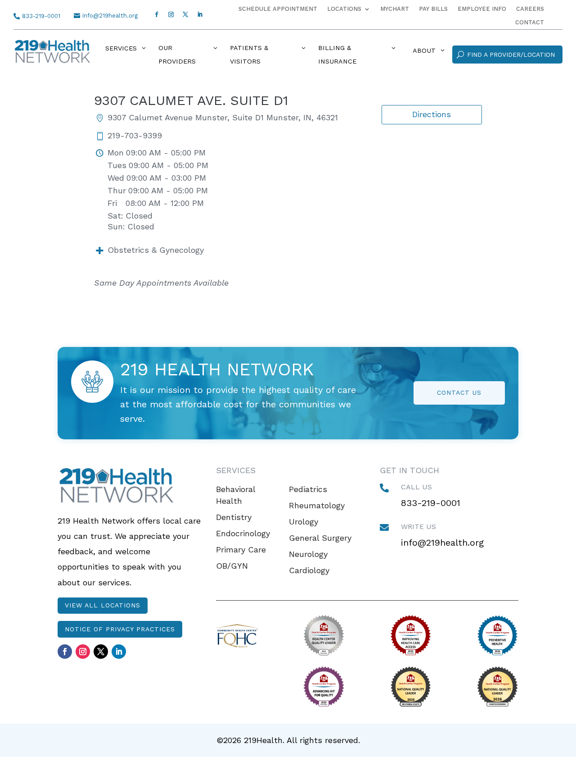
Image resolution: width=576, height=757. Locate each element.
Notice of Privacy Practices (120, 629)
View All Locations (102, 605)
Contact (529, 22)
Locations (344, 9)
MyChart (394, 9)
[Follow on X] (185, 14)
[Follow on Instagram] (171, 14)
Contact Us (459, 392)
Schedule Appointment (277, 9)
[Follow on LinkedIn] (199, 14)
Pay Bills (433, 9)
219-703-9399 (135, 136)
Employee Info (482, 9)
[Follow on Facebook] (156, 14)
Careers (530, 9)
